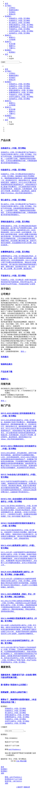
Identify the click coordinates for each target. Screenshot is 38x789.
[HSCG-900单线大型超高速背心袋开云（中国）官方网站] (1, 614)
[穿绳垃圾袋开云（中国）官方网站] (1, 218)
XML (18, 761)
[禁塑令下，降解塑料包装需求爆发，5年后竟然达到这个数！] (1, 696)
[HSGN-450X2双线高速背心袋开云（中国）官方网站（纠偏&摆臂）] (1, 568)
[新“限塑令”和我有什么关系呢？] (1, 681)
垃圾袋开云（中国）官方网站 (19, 20)
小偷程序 (19, 787)
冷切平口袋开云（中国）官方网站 (21, 31)
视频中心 (12, 46)
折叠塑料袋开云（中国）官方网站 (21, 27)
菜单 (2, 767)
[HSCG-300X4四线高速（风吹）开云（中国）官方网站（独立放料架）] (1, 590)
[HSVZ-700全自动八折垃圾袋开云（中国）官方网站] (1, 471)
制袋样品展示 (14, 10)
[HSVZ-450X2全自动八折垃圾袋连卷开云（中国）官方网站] (1, 409)
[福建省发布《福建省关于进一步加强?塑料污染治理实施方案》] (1, 671)
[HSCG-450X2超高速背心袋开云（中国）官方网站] (1, 542)
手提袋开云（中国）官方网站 (19, 29)
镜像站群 (27, 787)
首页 (6, 3)
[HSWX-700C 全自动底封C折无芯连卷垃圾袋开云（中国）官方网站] (1, 495)
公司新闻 (12, 39)
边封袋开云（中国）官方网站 (19, 33)
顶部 (2, 773)
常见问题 (12, 44)
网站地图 (23, 761)
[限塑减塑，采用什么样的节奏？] (1, 688)
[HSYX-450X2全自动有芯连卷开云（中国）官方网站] (1, 637)
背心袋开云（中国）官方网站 (19, 22)
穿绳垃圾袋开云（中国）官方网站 (21, 25)
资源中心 (8, 42)
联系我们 (8, 16)
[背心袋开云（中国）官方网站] (1, 196)
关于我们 (8, 6)
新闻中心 (8, 35)
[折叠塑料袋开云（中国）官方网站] (1, 248)
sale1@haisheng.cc (15, 749)
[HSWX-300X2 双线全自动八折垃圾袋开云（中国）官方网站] (1, 442)
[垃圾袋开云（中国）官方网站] (1, 166)
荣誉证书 (12, 14)
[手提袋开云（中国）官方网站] (1, 272)
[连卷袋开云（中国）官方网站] (1, 144)
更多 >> (23, 351)
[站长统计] (13, 761)
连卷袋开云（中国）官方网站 (19, 18)
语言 (6, 54)
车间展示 (12, 12)
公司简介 (12, 8)
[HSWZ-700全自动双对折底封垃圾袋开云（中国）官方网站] (1, 519)
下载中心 (12, 48)
